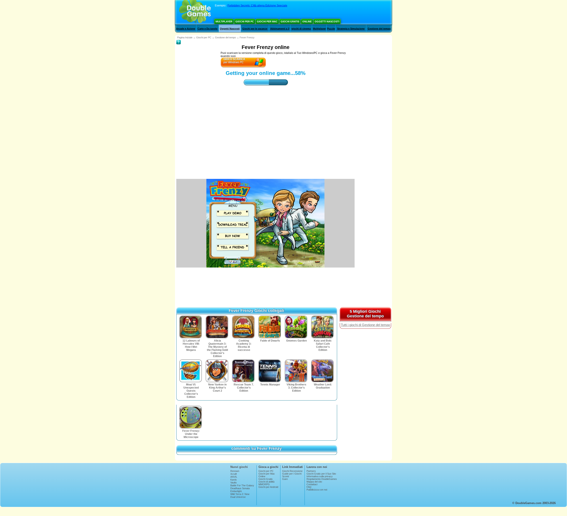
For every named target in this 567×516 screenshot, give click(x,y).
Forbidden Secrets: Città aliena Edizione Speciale (257, 5)
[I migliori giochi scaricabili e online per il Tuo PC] (195, 12)
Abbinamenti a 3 (279, 28)
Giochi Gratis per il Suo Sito (321, 473)
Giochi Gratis (290, 21)
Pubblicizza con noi (317, 489)
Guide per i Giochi (291, 473)
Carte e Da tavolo (207, 28)
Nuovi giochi (239, 467)
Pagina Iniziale (184, 37)
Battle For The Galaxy (242, 485)
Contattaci (312, 484)
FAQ (309, 487)
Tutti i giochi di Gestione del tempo (365, 325)
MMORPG (264, 484)
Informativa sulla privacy (320, 476)
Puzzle (331, 28)
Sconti (285, 476)
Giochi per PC (244, 21)
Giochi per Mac (267, 21)
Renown (234, 471)
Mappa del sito (314, 481)
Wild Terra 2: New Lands (239, 495)
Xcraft (233, 474)
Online (307, 21)
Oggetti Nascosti (327, 21)
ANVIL (233, 476)
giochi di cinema (301, 28)
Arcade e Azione (185, 28)
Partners (311, 471)
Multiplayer (224, 21)
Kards (233, 479)
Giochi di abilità (266, 481)
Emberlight (236, 491)
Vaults (233, 482)
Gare (285, 479)
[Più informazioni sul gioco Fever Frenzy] (178, 39)
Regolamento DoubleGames (322, 479)
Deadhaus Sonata (240, 488)
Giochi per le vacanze (254, 28)
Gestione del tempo (379, 28)
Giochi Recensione (292, 471)
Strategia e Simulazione (351, 28)
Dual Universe (238, 497)
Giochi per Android (268, 487)
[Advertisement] (257, 288)
